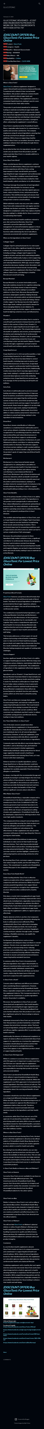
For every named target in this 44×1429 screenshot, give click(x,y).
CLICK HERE (26, 61)
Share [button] (5, 1352)
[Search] (39, 3)
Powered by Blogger (23, 1419)
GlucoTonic (9, 7)
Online (18, 58)
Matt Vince (27, 1423)
